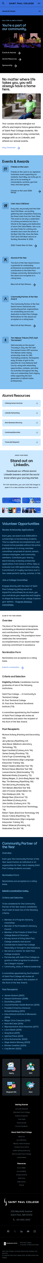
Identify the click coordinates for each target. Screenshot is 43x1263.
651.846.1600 (23, 1219)
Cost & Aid (21, 1119)
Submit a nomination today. (15, 891)
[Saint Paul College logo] (21, 3)
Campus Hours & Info (21, 1147)
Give (30, 1092)
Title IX (21, 1185)
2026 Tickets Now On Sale (21, 245)
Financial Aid (21, 1123)
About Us (21, 1136)
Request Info (11, 1092)
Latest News (21, 1157)
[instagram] (35, 1231)
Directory (21, 1178)
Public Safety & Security (21, 1150)
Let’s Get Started (21, 1109)
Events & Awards (9, 53)
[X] (15, 1231)
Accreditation (21, 1140)
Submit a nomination (10, 667)
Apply (11, 1073)
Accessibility (21, 1171)
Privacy (4, 1257)
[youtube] (28, 1231)
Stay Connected (8, 148)
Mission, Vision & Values (21, 1143)
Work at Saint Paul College (21, 1154)
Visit (30, 1073)
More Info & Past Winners (21, 284)
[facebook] (8, 1231)
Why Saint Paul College (21, 1112)
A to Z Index (21, 1168)
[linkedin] (21, 1231)
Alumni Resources (9, 59)
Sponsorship (7, 65)
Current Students (21, 1126)
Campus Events (21, 1175)
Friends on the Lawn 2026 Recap (21, 191)
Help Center (21, 1182)
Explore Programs (21, 1116)
